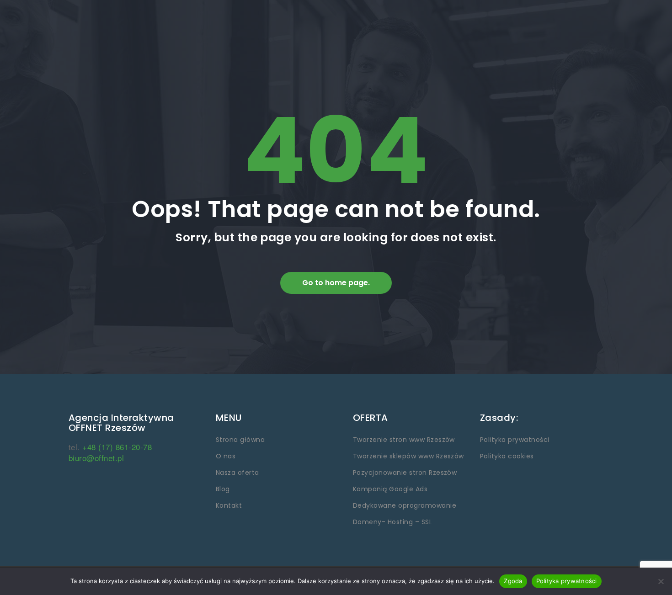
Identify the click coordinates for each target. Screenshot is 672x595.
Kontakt (229, 505)
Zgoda (513, 580)
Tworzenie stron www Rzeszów (404, 439)
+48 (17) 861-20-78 (117, 446)
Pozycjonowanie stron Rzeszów (405, 472)
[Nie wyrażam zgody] (660, 581)
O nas (225, 456)
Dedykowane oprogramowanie (404, 505)
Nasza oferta (237, 472)
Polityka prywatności (514, 439)
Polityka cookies (507, 456)
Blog (223, 489)
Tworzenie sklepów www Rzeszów (408, 456)
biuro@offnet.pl (96, 457)
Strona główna (240, 439)
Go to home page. (336, 282)
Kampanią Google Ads (390, 489)
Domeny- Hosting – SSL (392, 521)
